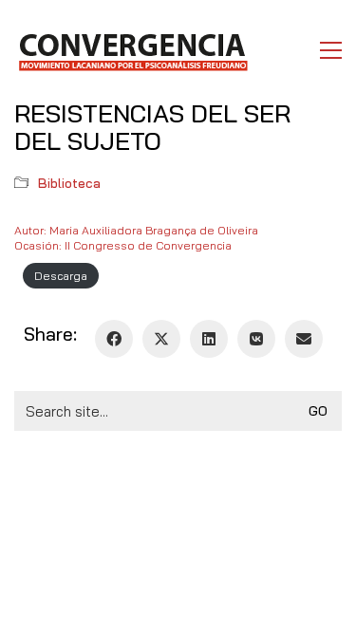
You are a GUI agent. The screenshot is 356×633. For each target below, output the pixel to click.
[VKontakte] (256, 339)
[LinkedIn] (209, 339)
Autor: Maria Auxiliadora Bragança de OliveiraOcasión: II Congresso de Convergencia (136, 237)
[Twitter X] (161, 339)
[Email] (304, 339)
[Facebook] (114, 339)
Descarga (60, 276)
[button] (331, 50)
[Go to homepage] (132, 50)
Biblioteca (69, 183)
